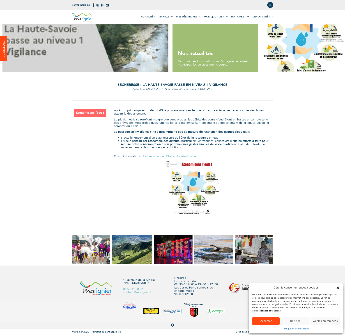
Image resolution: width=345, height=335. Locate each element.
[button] (338, 288)
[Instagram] (98, 5)
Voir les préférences (325, 321)
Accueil (136, 89)
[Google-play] (102, 5)
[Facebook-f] (93, 5)
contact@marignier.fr (137, 292)
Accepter (266, 321)
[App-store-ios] (107, 5)
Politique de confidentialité (296, 328)
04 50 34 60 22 (133, 289)
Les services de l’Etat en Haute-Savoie (169, 156)
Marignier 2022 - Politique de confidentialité (96, 332)
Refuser (295, 321)
